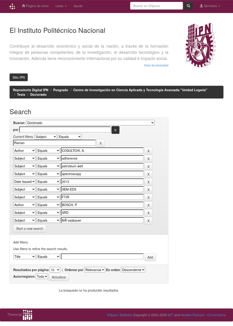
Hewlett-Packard (192, 315)
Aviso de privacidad (156, 65)
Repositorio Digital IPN (30, 90)
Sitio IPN (19, 77)
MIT (170, 315)
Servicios (210, 5)
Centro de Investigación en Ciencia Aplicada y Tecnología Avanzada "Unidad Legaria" (140, 90)
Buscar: (19, 122)
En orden (113, 269)
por (15, 129)
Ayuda (78, 5)
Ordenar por (74, 269)
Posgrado (60, 90)
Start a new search (29, 228)
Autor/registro (24, 276)
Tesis (21, 94)
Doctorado (38, 94)
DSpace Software (119, 315)
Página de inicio (37, 5)
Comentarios (216, 315)
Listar (60, 5)
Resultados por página (31, 269)
